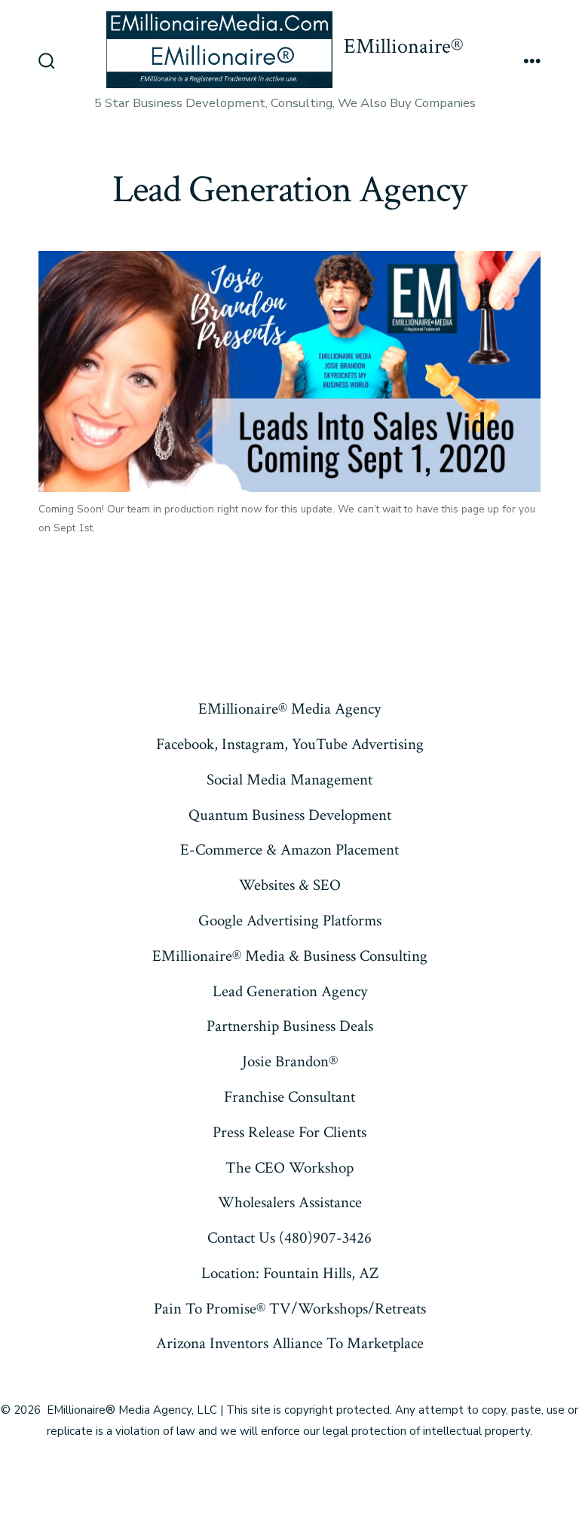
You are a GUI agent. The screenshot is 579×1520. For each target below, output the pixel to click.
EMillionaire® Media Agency (289, 709)
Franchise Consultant (289, 1097)
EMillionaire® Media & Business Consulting (289, 956)
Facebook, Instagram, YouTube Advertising (290, 744)
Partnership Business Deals (290, 1026)
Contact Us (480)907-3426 (289, 1238)
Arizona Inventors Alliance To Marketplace (290, 1343)
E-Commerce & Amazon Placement (289, 850)
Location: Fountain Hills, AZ (289, 1273)
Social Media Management (289, 779)
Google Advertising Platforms (289, 920)
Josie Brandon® (290, 1061)
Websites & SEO (290, 885)
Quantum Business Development (289, 815)
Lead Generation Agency (290, 991)
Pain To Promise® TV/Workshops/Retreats (290, 1308)
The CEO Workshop (289, 1168)
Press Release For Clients (289, 1132)
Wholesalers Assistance (290, 1202)
